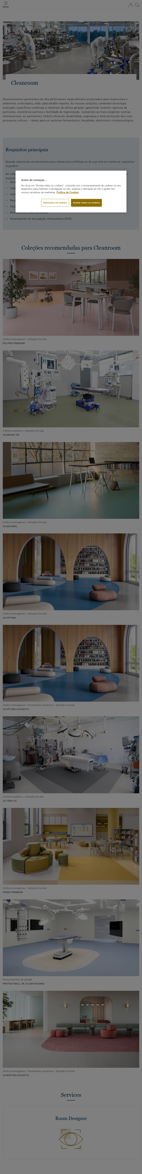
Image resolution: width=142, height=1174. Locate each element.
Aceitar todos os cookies (86, 203)
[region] (71, 191)
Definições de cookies (55, 203)
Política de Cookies (68, 192)
